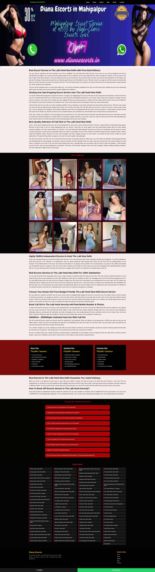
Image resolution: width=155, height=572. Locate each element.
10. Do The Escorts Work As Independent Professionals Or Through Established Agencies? (71, 455)
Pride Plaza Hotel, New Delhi (62, 534)
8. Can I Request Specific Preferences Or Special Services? (62, 444)
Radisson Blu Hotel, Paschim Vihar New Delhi (89, 469)
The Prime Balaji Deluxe (110, 516)
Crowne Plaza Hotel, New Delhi (38, 496)
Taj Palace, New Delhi (84, 528)
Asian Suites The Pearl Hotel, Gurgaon (40, 478)
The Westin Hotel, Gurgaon (111, 525)
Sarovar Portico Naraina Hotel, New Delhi (89, 491)
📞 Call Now (38, 570)
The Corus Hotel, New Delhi (111, 468)
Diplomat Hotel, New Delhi (36, 505)
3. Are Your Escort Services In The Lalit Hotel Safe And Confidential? (65, 418)
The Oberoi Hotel (108, 507)
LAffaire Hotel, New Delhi (61, 503)
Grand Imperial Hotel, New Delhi (38, 537)
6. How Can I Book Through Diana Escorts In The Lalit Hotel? (63, 434)
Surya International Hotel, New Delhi (88, 516)
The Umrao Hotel (108, 522)
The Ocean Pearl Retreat (110, 510)
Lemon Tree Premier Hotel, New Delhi (64, 516)
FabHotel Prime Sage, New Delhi (38, 518)
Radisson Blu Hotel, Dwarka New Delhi (64, 540)
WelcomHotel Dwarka (109, 540)
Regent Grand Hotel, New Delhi (87, 479)
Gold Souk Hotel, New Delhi (37, 528)
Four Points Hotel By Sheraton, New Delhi (39, 521)
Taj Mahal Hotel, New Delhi (86, 525)
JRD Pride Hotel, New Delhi (62, 494)
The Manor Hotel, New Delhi (111, 497)
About (94, 2)
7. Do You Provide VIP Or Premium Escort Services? (61, 439)
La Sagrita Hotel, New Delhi (62, 500)
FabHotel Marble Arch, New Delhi (38, 514)
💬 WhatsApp (116, 570)
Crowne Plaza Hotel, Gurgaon (37, 493)
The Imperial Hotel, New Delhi (111, 478)
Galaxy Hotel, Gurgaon (36, 525)
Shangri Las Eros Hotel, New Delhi (88, 497)
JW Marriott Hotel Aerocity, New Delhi (64, 497)
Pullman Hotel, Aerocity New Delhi (63, 537)
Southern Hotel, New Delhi (86, 507)
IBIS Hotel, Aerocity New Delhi (62, 478)
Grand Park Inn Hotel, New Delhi (38, 540)
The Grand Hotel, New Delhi (111, 472)
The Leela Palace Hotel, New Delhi (113, 491)
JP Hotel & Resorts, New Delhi (62, 488)
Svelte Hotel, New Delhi (85, 519)
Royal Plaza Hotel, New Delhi (86, 485)
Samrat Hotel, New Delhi (85, 488)
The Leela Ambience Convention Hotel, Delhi (114, 485)
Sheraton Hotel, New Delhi (86, 500)
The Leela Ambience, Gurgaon (112, 488)
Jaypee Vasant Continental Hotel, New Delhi (64, 485)
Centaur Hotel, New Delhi (36, 487)
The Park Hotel (108, 513)
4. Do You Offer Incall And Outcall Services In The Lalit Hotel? (63, 423)
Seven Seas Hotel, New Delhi (86, 494)
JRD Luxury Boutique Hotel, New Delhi (64, 491)
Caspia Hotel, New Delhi (36, 484)
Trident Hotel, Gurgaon (110, 531)
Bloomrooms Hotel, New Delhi (37, 481)
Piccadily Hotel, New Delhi (61, 531)
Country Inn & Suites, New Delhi (38, 490)
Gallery (101, 2)
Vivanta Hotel (107, 537)
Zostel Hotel (107, 543)
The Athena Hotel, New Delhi (86, 537)
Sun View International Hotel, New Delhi (89, 513)
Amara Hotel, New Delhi (36, 468)
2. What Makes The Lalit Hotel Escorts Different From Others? (63, 412)
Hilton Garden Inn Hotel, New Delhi (64, 468)
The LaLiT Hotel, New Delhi (111, 481)
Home (87, 2)
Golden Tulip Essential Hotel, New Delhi (40, 534)
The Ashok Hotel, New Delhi (86, 534)
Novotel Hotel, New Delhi (61, 525)
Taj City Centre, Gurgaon (85, 522)
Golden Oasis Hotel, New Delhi (38, 531)
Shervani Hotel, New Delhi (86, 503)
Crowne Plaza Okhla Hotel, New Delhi (39, 499)
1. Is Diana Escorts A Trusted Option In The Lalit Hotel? (61, 407)
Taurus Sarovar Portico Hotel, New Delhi (89, 531)
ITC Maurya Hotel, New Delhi (62, 481)
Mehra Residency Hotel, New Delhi (63, 522)
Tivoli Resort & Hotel (109, 528)
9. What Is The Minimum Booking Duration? (58, 450)
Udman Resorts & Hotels (110, 534)
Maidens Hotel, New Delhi (61, 519)
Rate (108, 2)
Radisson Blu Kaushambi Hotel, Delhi (88, 473)
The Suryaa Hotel (108, 519)
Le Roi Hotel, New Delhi (61, 513)
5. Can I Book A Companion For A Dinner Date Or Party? (61, 428)
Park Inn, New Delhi (60, 528)
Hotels (114, 2)
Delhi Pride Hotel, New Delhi (37, 502)
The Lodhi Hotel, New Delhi (111, 494)
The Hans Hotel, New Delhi (111, 475)
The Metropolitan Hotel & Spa (111, 500)
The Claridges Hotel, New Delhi (87, 540)
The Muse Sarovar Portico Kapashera (113, 503)
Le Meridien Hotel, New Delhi (62, 510)
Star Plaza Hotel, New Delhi (86, 510)
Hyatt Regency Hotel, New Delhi (63, 475)
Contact (122, 2)
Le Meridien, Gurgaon (60, 507)
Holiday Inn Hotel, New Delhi (62, 472)
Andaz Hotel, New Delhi (36, 475)
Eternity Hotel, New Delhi (36, 511)
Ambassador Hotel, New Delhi (37, 472)
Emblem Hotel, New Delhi (36, 508)
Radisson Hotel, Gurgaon (85, 476)
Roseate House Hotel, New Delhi (87, 482)
